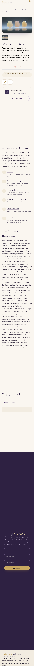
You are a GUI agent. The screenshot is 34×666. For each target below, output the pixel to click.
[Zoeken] (26, 2)
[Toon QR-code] (10, 82)
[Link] (32, 2)
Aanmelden (17, 568)
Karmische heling (14, 181)
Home (3, 10)
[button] (17, 25)
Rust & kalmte (13, 208)
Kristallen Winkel (12, 10)
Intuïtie (10, 171)
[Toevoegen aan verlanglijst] (4, 82)
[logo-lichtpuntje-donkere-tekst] (7, 2)
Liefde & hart (12, 190)
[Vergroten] (28, 30)
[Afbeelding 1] (5, 37)
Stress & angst (12, 218)
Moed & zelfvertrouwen (16, 199)
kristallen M (22, 10)
